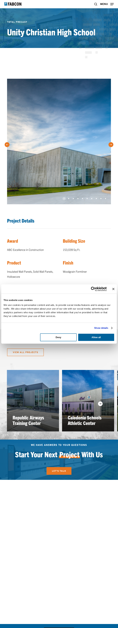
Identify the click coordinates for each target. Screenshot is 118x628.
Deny (58, 337)
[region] (59, 400)
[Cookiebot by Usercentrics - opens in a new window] (93, 289)
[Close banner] (113, 289)
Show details (101, 328)
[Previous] (7, 144)
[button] (107, 4)
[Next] (110, 144)
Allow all (96, 337)
